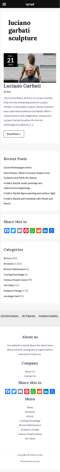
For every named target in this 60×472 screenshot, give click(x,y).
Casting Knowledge (14, 274)
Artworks (9, 263)
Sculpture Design (13, 290)
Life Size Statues (10, 315)
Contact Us (30, 376)
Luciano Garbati (22, 86)
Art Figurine (29, 315)
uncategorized (11, 296)
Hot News (9, 285)
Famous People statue (15, 279)
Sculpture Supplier (49, 315)
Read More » (14, 133)
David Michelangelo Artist (18, 167)
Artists (7, 91)
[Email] (20, 392)
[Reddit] (39, 392)
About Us (30, 371)
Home (30, 407)
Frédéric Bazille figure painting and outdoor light (29, 193)
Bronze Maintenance (15, 269)
